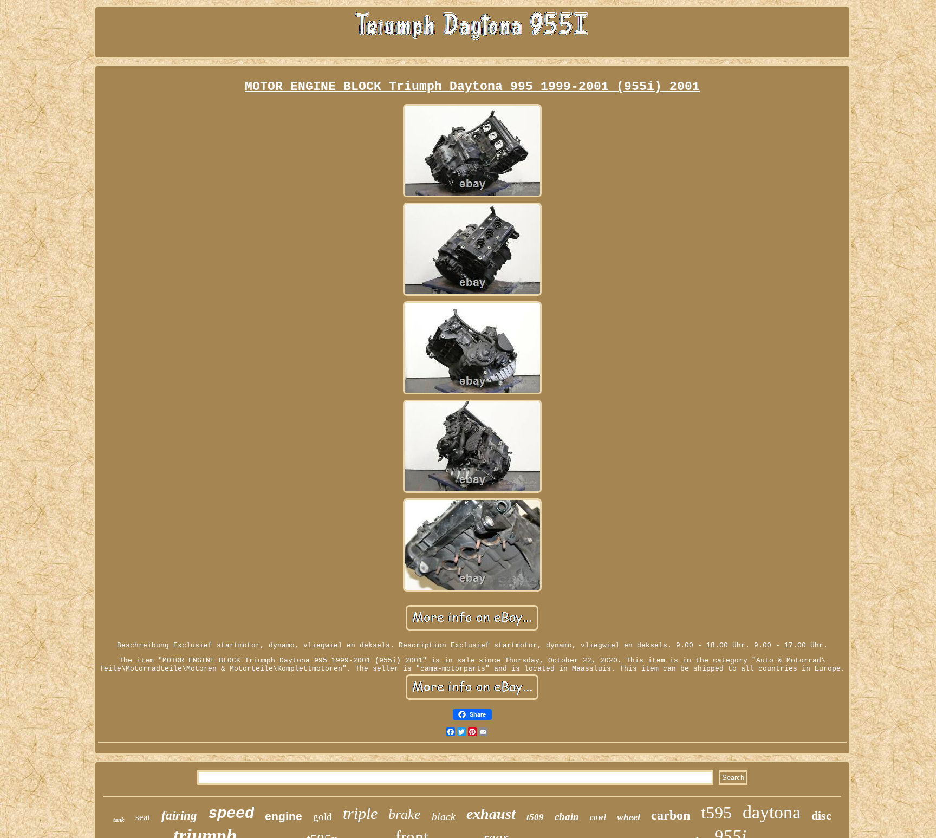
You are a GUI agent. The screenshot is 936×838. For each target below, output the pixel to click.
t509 (535, 817)
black (444, 816)
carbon (670, 815)
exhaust (491, 813)
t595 (716, 812)
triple (360, 813)
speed (231, 814)
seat (143, 817)
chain (567, 816)
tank (119, 819)
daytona (772, 812)
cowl (598, 817)
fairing (179, 815)
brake (404, 814)
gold (322, 816)
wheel (628, 816)
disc (821, 815)
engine (283, 816)
